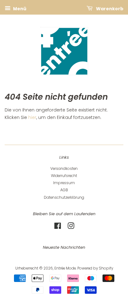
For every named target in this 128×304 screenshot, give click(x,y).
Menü (19, 9)
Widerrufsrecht (64, 175)
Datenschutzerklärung (64, 197)
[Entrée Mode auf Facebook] (57, 227)
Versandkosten (64, 168)
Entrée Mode (65, 268)
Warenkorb (109, 9)
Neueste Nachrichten (64, 247)
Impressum (64, 182)
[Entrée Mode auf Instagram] (70, 227)
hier (32, 117)
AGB (64, 190)
